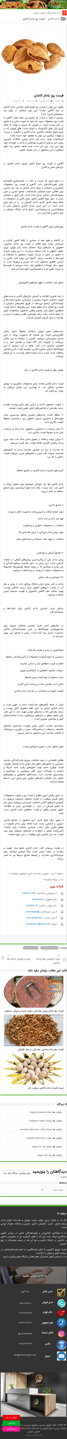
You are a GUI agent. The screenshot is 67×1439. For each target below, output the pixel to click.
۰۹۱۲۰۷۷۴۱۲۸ (25, 1303)
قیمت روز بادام (31, 947)
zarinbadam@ (25, 1333)
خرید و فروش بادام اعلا (19, 957)
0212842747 (32, 905)
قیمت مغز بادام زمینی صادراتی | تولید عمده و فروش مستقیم (34, 1011)
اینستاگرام (12, 1429)
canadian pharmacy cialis (39, 1138)
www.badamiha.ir (34, 918)
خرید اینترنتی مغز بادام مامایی (48, 959)
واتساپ (11, 1423)
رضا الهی (25, 1291)
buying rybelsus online (41, 1112)
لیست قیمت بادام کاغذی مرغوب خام (45, 1088)
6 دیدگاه (30, 101)
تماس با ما (11, 1417)
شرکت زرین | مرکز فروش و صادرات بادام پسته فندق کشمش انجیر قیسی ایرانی (33, 1429)
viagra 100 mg (44, 1155)
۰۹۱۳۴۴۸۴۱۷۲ (25, 1323)
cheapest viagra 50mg (40, 1121)
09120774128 (28, 893)
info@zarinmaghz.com (25, 1355)
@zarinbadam (32, 912)
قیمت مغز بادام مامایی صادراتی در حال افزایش (40, 1049)
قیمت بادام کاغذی (49, 947)
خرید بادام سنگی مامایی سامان (47, 13)
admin (58, 101)
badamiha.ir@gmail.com (38, 924)
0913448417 (38, 899)
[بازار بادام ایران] (33, 4)
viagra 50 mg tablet (42, 1146)
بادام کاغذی (53, 19)
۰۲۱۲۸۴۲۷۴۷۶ (25, 1313)
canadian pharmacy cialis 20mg (36, 1129)
